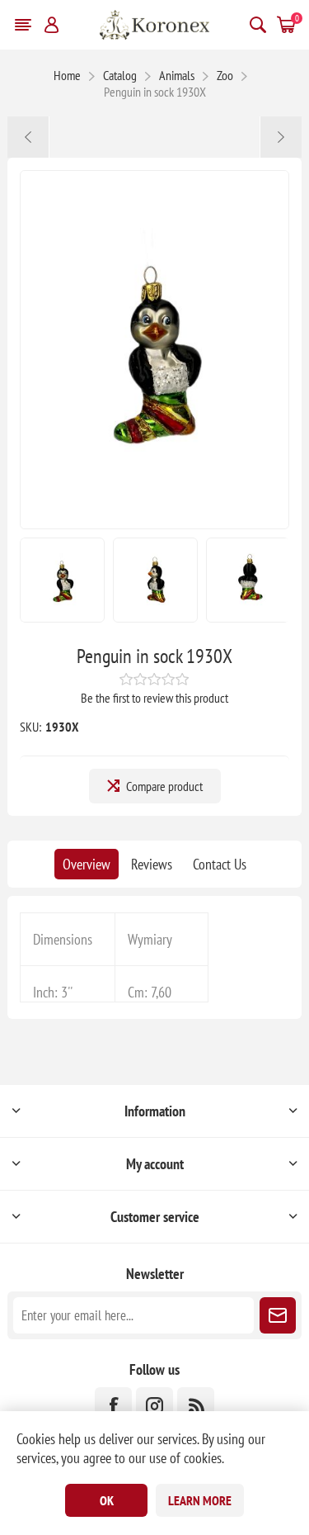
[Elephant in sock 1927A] (28, 137)
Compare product (164, 786)
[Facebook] (113, 1405)
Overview (86, 864)
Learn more (200, 1500)
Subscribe (278, 1315)
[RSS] (195, 1405)
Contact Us (219, 864)
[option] (62, 580)
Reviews (151, 864)
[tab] (86, 864)
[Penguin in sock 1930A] (281, 137)
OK (107, 1500)
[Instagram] (154, 1405)
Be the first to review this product (154, 697)
